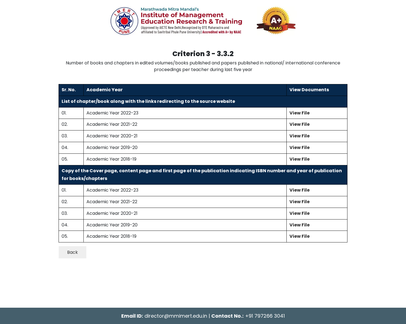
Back (72, 252)
